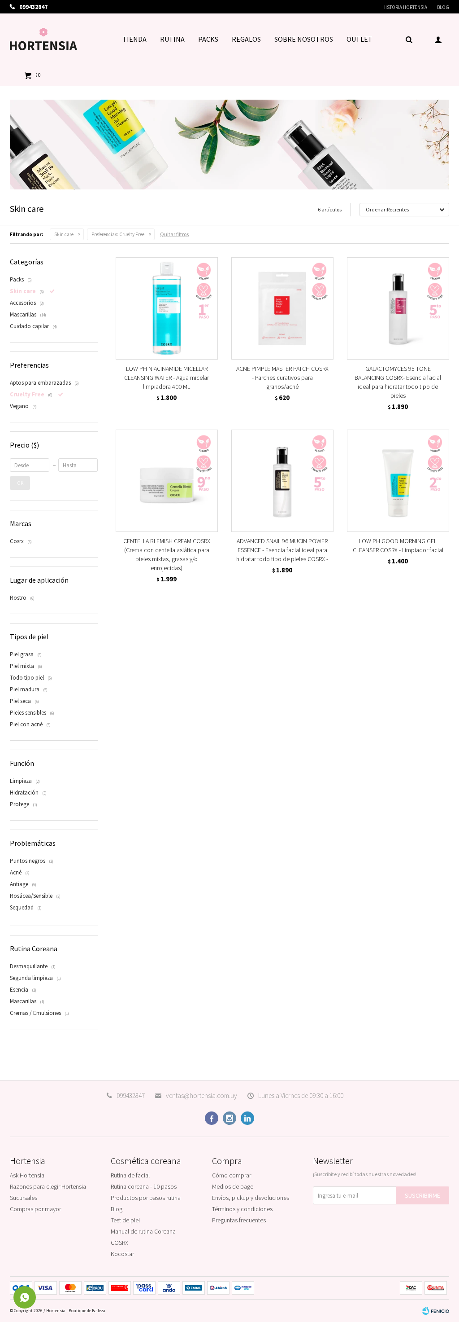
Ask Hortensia (27, 1175)
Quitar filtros (174, 234)
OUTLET (359, 39)
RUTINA (172, 39)
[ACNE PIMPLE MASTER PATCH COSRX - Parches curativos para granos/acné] (282, 308)
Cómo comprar (231, 1175)
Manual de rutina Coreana (143, 1231)
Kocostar (122, 1254)
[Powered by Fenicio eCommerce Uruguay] (435, 1311)
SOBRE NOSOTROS (303, 39)
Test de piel (125, 1220)
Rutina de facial (130, 1175)
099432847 (131, 1095)
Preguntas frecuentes (239, 1220)
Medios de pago (233, 1186)
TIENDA (134, 39)
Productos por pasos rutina (146, 1198)
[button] (409, 39)
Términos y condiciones (242, 1209)
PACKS (208, 39)
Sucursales (23, 1198)
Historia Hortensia (404, 7)
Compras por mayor (35, 1209)
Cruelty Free (117, 234)
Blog (443, 7)
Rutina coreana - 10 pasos (144, 1186)
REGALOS (246, 39)
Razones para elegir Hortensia (48, 1186)
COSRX (119, 1243)
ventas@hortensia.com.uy (201, 1095)
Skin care (64, 234)
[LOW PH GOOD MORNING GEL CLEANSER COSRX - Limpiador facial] (398, 481)
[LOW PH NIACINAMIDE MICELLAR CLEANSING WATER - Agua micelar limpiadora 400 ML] (167, 308)
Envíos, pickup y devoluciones (250, 1198)
